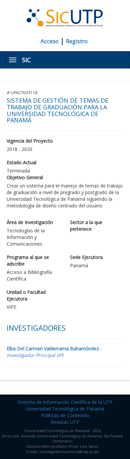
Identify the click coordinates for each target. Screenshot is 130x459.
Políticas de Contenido (65, 415)
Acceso (50, 41)
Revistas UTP (65, 422)
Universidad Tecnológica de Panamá (65, 408)
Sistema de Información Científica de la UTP (65, 402)
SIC (26, 60)
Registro (77, 41)
